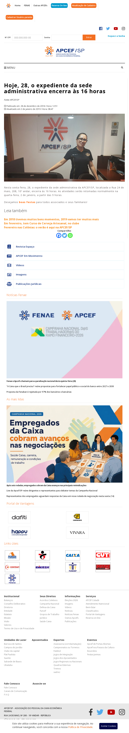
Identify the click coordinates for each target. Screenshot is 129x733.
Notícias (69, 610)
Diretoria (8, 607)
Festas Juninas (93, 654)
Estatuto (8, 614)
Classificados (92, 610)
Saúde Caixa (45, 621)
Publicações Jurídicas (28, 283)
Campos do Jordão (13, 647)
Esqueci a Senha (116, 36)
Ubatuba (8, 665)
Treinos (57, 668)
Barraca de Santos (13, 643)
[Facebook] (58, 235)
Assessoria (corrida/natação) (67, 643)
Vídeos (20, 265)
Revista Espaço (25, 246)
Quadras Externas (62, 665)
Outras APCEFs (40, 5)
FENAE (27, 5)
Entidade (8, 610)
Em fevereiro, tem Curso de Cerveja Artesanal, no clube (41, 223)
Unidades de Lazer (15, 639)
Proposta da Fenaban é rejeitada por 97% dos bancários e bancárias (39, 391)
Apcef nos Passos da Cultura (100, 647)
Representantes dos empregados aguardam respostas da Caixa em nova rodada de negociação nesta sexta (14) (60, 496)
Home (17, 5)
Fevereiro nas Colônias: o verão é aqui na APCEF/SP (38, 227)
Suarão (7, 658)
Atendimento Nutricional (97, 603)
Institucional (11, 596)
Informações (72, 596)
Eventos (92, 639)
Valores (7, 625)
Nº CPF (8, 37)
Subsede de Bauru (13, 661)
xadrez (57, 672)
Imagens (21, 274)
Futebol (57, 651)
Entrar (89, 37)
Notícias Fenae (17, 295)
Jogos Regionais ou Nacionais (68, 661)
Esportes (59, 639)
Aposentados (40, 639)
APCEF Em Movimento (29, 255)
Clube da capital (11, 651)
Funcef (43, 610)
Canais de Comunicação (15, 691)
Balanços (8, 600)
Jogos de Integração (63, 654)
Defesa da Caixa (47, 607)
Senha (47, 37)
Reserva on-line (93, 617)
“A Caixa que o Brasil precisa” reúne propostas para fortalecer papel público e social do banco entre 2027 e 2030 (60, 386)
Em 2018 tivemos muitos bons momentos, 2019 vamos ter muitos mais (51, 219)
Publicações (70, 621)
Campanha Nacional (49, 603)
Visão (6, 621)
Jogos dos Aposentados (65, 658)
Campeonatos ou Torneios (66, 647)
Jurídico (43, 617)
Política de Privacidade (80, 727)
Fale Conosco (12, 683)
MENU (10, 68)
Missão (7, 617)
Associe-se (39, 683)
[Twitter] (64, 235)
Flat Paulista (9, 654)
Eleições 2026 (71, 600)
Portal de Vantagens (20, 503)
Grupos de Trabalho (49, 614)
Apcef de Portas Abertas (99, 643)
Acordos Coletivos (48, 600)
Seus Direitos (48, 596)
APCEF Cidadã (92, 600)
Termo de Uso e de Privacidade (19, 628)
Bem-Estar (91, 607)
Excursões (92, 651)
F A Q (6, 694)
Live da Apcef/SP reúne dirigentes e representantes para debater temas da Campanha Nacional (52, 490)
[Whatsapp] (70, 235)
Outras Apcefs (71, 617)
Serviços (91, 596)
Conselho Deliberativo (14, 603)
